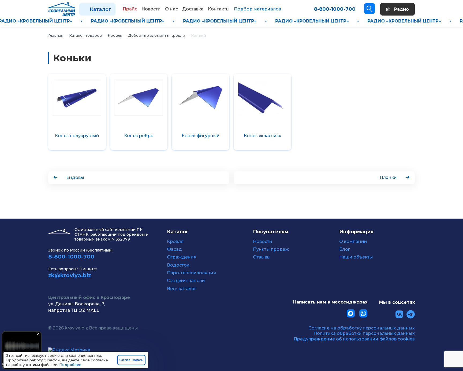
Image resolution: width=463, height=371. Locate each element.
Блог (344, 249)
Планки (388, 177)
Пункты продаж (271, 249)
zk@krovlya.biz (69, 275)
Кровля (175, 241)
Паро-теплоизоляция (191, 273)
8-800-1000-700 (335, 9)
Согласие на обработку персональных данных (361, 328)
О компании (353, 241)
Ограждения (181, 257)
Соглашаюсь (131, 360)
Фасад (174, 249)
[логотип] (61, 9)
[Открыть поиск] (369, 8)
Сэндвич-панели (186, 281)
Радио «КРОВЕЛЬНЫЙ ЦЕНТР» (46, 21)
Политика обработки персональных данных (364, 333)
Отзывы (262, 257)
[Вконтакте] (399, 314)
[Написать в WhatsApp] (363, 313)
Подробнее (70, 364)
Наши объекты (356, 257)
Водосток (178, 265)
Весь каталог (181, 289)
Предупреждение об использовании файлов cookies (354, 339)
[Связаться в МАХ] (351, 313)
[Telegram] (410, 314)
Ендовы (75, 177)
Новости (262, 241)
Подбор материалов (257, 9)
